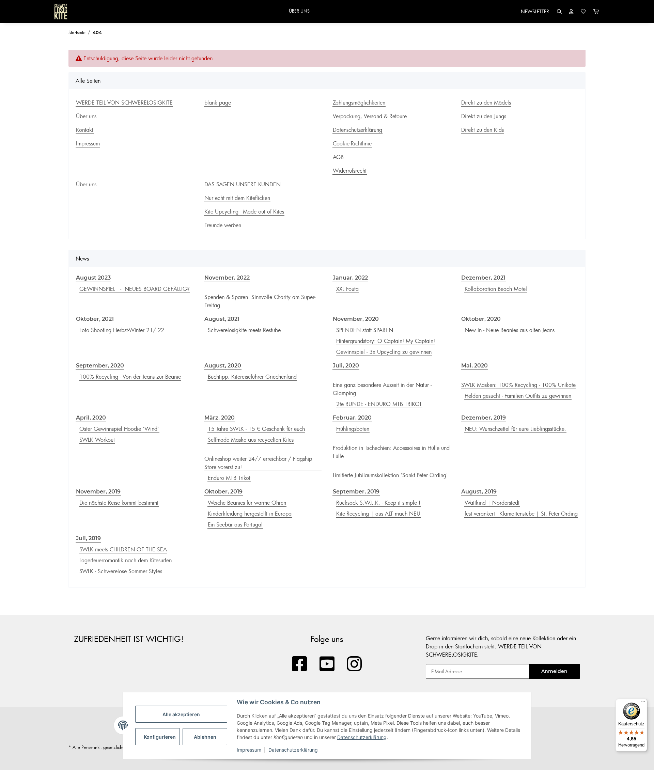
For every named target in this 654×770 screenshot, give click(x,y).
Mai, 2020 (474, 365)
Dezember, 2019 (483, 417)
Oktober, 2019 (223, 491)
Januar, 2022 (350, 277)
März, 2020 (219, 417)
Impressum (249, 750)
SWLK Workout (97, 439)
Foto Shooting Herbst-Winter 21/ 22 (121, 330)
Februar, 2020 (352, 417)
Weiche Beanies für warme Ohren (247, 502)
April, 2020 (91, 417)
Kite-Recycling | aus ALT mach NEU (378, 513)
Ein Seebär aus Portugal (235, 524)
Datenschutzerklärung (362, 737)
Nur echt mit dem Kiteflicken (237, 198)
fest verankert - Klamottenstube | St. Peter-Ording (521, 513)
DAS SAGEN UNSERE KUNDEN (242, 184)
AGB (338, 157)
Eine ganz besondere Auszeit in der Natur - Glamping (382, 389)
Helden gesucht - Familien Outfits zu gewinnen (518, 395)
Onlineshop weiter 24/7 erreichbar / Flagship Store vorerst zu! (258, 463)
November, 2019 (98, 491)
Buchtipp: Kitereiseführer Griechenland (252, 376)
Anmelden (554, 671)
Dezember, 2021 (483, 277)
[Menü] (643, 703)
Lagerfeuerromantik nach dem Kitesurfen (125, 560)
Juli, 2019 (88, 538)
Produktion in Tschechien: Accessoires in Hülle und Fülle (391, 452)
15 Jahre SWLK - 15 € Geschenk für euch (256, 429)
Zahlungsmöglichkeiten (359, 102)
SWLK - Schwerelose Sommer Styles (120, 571)
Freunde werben (222, 225)
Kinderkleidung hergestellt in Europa (250, 513)
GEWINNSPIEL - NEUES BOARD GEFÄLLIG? (134, 289)
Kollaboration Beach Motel (496, 289)
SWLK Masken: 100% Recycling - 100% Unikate (518, 385)
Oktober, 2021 (95, 319)
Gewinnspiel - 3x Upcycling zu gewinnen (384, 352)
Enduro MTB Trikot (229, 478)
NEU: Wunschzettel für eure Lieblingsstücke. (515, 429)
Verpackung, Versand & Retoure (370, 116)
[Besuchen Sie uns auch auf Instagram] (354, 664)
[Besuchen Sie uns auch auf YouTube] (327, 664)
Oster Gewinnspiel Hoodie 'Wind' (119, 429)
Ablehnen (205, 737)
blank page (217, 102)
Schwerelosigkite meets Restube (244, 330)
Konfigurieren (160, 737)
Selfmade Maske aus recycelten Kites (251, 439)
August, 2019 (479, 491)
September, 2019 (356, 491)
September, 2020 (100, 365)
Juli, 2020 (346, 365)
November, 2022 (227, 277)
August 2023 (93, 277)
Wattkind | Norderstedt (492, 502)
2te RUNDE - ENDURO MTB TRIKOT (379, 404)
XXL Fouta (347, 289)
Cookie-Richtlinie (352, 143)
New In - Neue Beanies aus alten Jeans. (510, 330)
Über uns (86, 116)
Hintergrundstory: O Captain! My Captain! (385, 341)
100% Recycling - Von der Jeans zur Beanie (130, 376)
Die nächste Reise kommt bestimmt (118, 502)
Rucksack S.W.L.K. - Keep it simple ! (378, 502)
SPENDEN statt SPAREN (364, 330)
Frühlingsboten (352, 429)
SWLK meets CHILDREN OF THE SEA (123, 549)
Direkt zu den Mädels (486, 102)
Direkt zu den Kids (482, 129)
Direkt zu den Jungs (483, 116)
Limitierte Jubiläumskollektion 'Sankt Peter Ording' (390, 475)
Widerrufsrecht (350, 170)
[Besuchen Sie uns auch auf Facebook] (299, 664)
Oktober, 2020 (481, 319)
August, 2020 (222, 365)
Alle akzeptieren (181, 714)
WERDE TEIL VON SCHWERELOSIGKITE (124, 102)
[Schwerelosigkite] (60, 11)
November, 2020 (356, 319)
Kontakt (84, 129)
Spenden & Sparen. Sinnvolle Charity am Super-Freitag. (259, 301)
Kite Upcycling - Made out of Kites (244, 211)
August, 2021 (221, 319)
